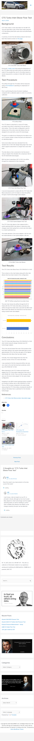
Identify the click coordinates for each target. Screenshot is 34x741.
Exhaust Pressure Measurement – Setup (12, 624)
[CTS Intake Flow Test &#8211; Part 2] (8, 425)
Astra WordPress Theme (17, 729)
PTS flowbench (10, 85)
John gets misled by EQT (8, 629)
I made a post (11, 68)
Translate (13, 715)
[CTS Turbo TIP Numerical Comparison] (22, 425)
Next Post (17, 461)
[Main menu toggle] (30, 5)
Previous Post (17, 457)
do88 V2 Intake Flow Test (8, 627)
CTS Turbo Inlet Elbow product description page (18, 398)
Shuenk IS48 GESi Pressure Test (10, 619)
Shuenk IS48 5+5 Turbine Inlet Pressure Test (14, 622)
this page (20, 38)
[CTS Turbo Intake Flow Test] (8, 440)
